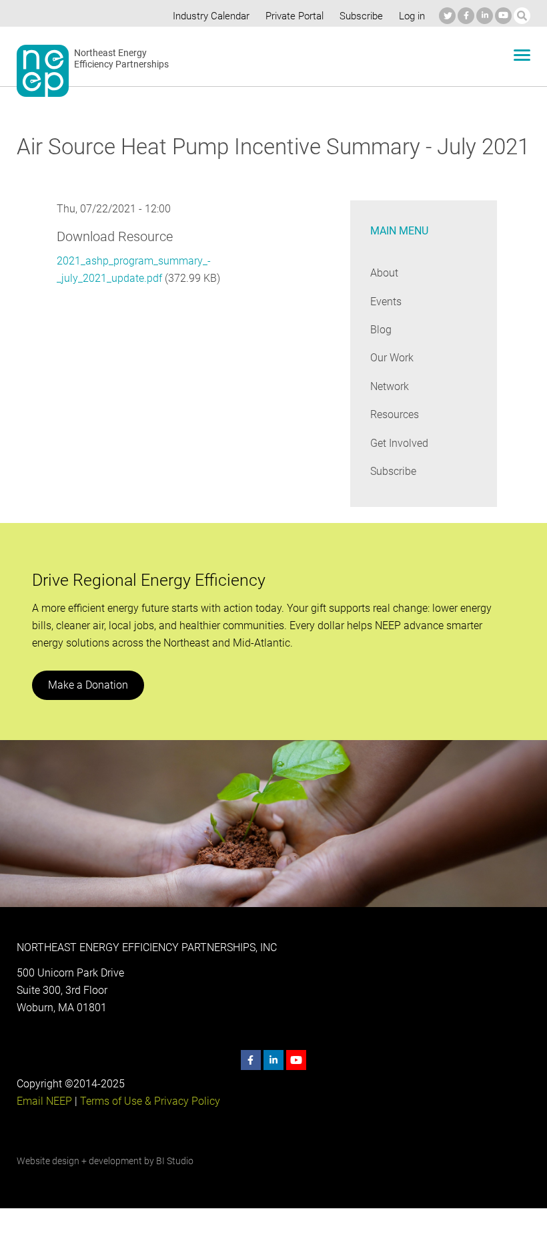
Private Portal (294, 16)
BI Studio (174, 1161)
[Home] (43, 71)
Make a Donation (88, 685)
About (384, 273)
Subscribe (361, 16)
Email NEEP (44, 1101)
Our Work (392, 357)
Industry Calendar (211, 16)
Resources (394, 414)
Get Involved (399, 443)
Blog (381, 329)
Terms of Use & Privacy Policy (150, 1101)
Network (389, 386)
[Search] (522, 15)
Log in (412, 16)
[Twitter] (447, 15)
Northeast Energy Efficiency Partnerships (121, 58)
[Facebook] (466, 15)
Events (386, 301)
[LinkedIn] (484, 15)
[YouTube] (503, 15)
